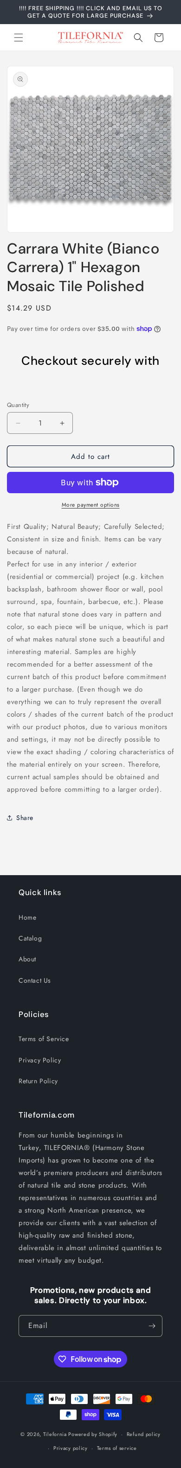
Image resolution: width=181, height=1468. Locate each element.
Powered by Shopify (92, 1434)
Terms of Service (44, 1038)
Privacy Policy (40, 1060)
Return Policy (38, 1081)
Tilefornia (55, 1434)
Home (27, 917)
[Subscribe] (152, 1326)
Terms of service (117, 1448)
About (27, 959)
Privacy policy (70, 1448)
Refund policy (144, 1434)
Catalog (30, 938)
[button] (18, 37)
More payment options (91, 505)
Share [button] (24, 817)
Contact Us (35, 980)
